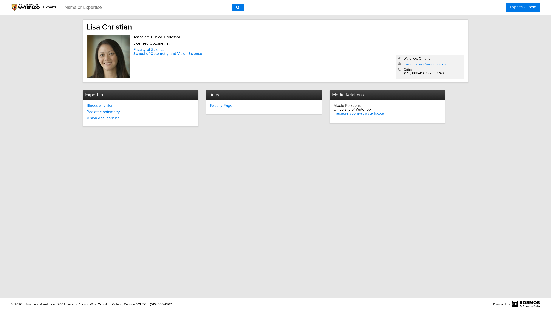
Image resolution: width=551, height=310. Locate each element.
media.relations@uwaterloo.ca (359, 113)
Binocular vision (100, 106)
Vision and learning (103, 118)
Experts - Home (523, 7)
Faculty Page (221, 106)
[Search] (238, 7)
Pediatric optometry (103, 112)
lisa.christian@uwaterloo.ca (425, 64)
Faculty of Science (149, 50)
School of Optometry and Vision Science (167, 54)
